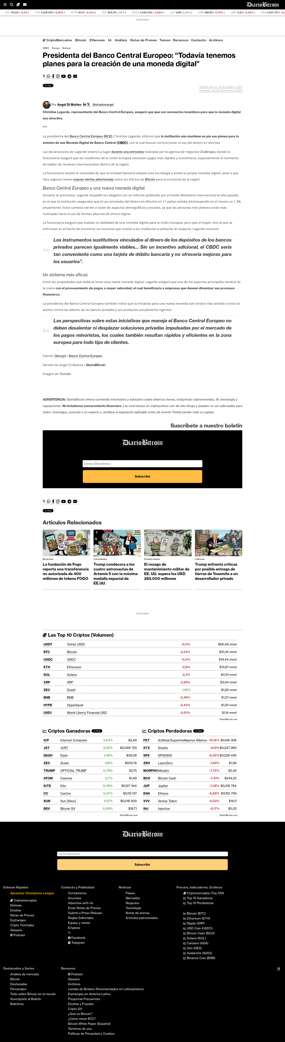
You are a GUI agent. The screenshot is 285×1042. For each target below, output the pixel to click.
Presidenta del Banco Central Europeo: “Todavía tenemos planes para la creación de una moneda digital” (139, 59)
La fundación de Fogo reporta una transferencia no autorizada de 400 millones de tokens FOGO (66, 571)
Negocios (132, 903)
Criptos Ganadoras (68, 731)
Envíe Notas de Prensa (84, 908)
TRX (6, 12)
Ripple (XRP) (195, 923)
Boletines (17, 1004)
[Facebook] (54, 76)
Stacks (163, 748)
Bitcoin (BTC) (196, 913)
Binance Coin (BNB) (200, 958)
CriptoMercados (58, 40)
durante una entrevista (127, 152)
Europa (55, 48)
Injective (164, 809)
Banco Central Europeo (85, 356)
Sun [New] (68, 801)
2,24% (154, 12)
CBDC (46, 48)
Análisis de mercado (24, 974)
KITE (47, 786)
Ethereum (97, 40)
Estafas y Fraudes (81, 1004)
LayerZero (165, 763)
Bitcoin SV (67, 809)
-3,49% (217, 12)
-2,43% (58, 12)
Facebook (78, 938)
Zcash (71, 690)
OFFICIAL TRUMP (73, 771)
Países (130, 893)
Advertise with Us (80, 903)
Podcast (19, 935)
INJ (145, 809)
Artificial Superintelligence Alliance (182, 740)
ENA (146, 793)
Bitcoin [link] (150, 179)
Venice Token (167, 801)
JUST (64, 748)
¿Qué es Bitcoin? (80, 1014)
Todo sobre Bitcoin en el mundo (33, 994)
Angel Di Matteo (69, 104)
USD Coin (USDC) (199, 928)
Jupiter (163, 786)
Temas (164, 40)
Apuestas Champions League (32, 893)
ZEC (73, 12)
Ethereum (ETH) (198, 918)
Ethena (163, 793)
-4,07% (253, 12)
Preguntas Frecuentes (84, 999)
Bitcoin (80, 40)
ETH (47, 667)
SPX (146, 755)
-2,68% (126, 12)
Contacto (198, 40)
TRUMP (49, 771)
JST (47, 748)
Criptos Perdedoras (169, 731)
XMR (169, 12)
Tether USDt (76, 644)
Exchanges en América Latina (89, 994)
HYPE (42, 12)
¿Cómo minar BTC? (82, 1019)
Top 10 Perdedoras (200, 903)
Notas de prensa (137, 913)
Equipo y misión (79, 923)
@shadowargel (103, 104)
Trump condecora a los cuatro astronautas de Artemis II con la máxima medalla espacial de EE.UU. (116, 573)
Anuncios (74, 898)
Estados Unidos (152, 559)
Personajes (18, 989)
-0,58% (27, 12)
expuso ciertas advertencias (93, 179)
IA (109, 40)
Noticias (66, 48)
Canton (65, 793)
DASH (48, 755)
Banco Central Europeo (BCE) (91, 136)
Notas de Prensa (143, 40)
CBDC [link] (122, 143)
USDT (48, 644)
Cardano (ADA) (197, 943)
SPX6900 (165, 755)
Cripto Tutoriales (22, 925)
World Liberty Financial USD (87, 713)
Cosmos (66, 778)
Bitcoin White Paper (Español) (89, 1024)
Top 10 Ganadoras (199, 898)
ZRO (146, 763)
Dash (64, 755)
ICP (46, 740)
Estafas (15, 910)
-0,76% (187, 12)
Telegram (78, 943)
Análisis (121, 40)
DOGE (104, 12)
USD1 (48, 713)
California (200, 559)
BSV (47, 809)
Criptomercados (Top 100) (205, 893)
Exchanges (18, 920)
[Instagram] (58, 76)
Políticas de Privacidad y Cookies (91, 1034)
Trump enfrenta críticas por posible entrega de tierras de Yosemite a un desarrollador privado (216, 571)
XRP (47, 682)
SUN (47, 801)
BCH (146, 778)
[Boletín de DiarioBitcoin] (76, 76)
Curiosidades (100, 559)
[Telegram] (70, 76)
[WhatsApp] (49, 76)
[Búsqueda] (13, 4)
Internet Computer (73, 740)
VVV (146, 801)
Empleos (74, 928)
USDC (48, 659)
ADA (232, 12)
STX (146, 748)
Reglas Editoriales (81, 918)
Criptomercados (25, 900)
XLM (268, 12)
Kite (63, 786)
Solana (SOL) (196, 938)
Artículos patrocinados (142, 918)
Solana (72, 675)
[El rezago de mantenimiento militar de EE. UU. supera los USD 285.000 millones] (168, 544)
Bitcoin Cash (167, 778)
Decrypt (60, 356)
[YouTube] (64, 76)
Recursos (180, 40)
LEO (141, 12)
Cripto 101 (75, 1009)
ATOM (48, 778)
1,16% (89, 12)
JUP (146, 786)
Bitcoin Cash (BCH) (200, 933)
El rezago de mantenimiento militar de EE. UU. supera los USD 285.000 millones (166, 571)
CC (46, 793)
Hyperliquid (75, 705)
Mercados (133, 898)
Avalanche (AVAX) (199, 953)
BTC (47, 652)
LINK (202, 12)
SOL (47, 675)
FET (146, 740)
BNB (47, 697)
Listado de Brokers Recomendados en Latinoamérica (106, 989)
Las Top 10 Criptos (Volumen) (80, 635)
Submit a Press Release (85, 913)
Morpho (163, 771)
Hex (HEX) (194, 948)
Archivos (216, 40)
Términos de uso (80, 1029)
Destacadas (18, 984)
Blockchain (48, 559)
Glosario (16, 930)
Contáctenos (77, 893)
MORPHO (150, 771)
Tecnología (133, 908)
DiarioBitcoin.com (228, 719)
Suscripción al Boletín (25, 999)
